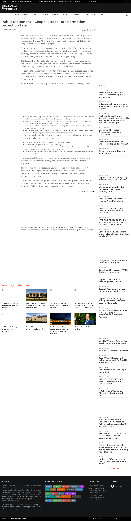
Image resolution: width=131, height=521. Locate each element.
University (79, 490)
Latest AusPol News (95, 500)
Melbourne (70, 230)
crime (73, 500)
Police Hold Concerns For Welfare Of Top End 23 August (113, 143)
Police (82, 486)
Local (35, 15)
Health (86, 15)
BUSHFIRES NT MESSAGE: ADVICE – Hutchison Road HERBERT (111, 210)
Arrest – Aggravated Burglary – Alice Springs (113, 152)
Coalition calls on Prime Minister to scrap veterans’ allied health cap (51, 1)
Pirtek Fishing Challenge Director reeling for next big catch (112, 393)
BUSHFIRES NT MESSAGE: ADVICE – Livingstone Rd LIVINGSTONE (111, 381)
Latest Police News (95, 495)
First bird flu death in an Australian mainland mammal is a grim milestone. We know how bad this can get (114, 119)
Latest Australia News (96, 486)
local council (51, 230)
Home (17, 15)
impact (86, 227)
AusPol (54, 493)
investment (35, 230)
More (17, 501)
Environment (50, 497)
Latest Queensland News (97, 490)
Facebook (118, 486)
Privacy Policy (115, 519)
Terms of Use (105, 519)
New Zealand (76, 497)
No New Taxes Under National (113, 351)
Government (78, 227)
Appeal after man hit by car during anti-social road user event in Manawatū (112, 300)
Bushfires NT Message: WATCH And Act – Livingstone (114, 271)
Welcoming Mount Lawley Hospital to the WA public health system (111, 189)
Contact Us (96, 519)
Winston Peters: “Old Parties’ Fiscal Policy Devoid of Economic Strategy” (113, 435)
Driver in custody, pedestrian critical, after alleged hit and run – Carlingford (114, 234)
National (25, 15)
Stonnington (90, 230)
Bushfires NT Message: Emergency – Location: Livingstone (110, 132)
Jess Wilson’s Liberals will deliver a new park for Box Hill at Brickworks (113, 360)
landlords (43, 230)
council (66, 227)
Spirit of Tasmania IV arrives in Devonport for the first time (113, 290)
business (37, 227)
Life (93, 15)
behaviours (29, 227)
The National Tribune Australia (16, 519)
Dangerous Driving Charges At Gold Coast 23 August (113, 261)
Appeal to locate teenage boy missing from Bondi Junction (113, 178)
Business (54, 15)
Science (64, 15)
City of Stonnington (47, 227)
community (59, 227)
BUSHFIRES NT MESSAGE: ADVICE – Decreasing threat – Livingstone (113, 94)
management (61, 230)
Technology (75, 15)
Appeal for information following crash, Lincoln (110, 280)
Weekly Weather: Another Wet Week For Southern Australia (113, 342)
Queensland (70, 490)
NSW (47, 490)
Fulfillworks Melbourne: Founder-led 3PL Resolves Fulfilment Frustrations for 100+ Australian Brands (114, 422)
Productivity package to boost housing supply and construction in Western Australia (113, 313)
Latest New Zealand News (97, 493)
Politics (45, 15)
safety (83, 230)
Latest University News (96, 497)
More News (114, 468)
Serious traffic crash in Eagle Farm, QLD (112, 371)
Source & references (85, 191)
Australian (66, 486)
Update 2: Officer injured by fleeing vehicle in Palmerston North (112, 461)
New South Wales (70, 493)
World (102, 15)
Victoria (53, 490)
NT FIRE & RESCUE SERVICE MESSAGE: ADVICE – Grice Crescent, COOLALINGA (112, 222)
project (77, 230)
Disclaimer (125, 519)
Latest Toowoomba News (97, 488)
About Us (88, 519)
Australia (49, 486)
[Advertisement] (92, 7)
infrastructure (25, 230)
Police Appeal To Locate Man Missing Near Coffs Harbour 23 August (113, 106)
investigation (57, 500)
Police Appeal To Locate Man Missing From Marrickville (113, 200)
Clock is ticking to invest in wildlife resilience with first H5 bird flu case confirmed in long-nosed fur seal (114, 448)
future (71, 227)
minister (60, 493)
